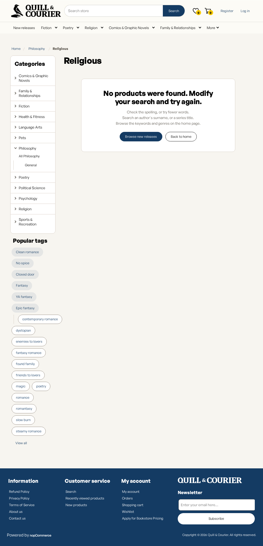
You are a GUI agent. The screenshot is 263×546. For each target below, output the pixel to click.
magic (20, 386)
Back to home (181, 136)
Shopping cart (132, 505)
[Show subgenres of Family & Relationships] (199, 27)
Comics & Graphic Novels (129, 27)
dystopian (23, 330)
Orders (127, 498)
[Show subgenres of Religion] (102, 27)
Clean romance (27, 252)
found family (25, 364)
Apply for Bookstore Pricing (142, 518)
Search (173, 11)
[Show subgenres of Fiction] (56, 27)
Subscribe (216, 518)
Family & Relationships (177, 27)
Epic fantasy (25, 308)
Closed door (25, 274)
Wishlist (128, 511)
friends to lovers (28, 375)
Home (16, 49)
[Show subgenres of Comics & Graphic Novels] (153, 27)
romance (22, 397)
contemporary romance (40, 319)
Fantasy (22, 285)
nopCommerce (40, 535)
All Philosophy (29, 156)
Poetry (68, 27)
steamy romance (28, 431)
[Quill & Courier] (210, 480)
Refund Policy (19, 491)
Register (227, 11)
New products (76, 505)
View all (21, 443)
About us (16, 511)
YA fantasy (24, 297)
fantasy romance (28, 353)
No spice (22, 263)
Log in (245, 11)
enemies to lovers (29, 341)
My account (130, 491)
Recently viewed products (84, 498)
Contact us (17, 518)
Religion (91, 27)
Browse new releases (141, 136)
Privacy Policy (19, 498)
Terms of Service (21, 505)
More (211, 27)
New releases (24, 27)
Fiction (46, 27)
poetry (41, 386)
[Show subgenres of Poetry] (77, 27)
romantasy (24, 408)
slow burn (23, 420)
